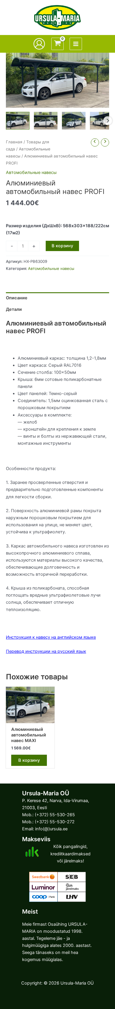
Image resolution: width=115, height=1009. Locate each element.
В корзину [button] (29, 760)
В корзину (62, 245)
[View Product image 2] (46, 121)
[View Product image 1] (17, 121)
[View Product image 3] (74, 121)
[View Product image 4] (102, 121)
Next (107, 120)
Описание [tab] (16, 298)
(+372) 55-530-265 (55, 814)
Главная (14, 142)
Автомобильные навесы (31, 172)
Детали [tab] (14, 309)
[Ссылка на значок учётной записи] (39, 44)
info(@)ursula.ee (51, 829)
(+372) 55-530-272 (55, 821)
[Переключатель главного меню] (76, 44)
